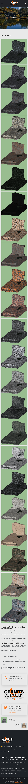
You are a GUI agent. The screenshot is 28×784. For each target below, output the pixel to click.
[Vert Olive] (14, 407)
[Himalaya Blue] (14, 559)
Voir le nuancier (13, 683)
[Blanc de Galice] (14, 509)
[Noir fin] (14, 204)
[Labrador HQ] (14, 52)
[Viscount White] (14, 458)
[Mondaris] (14, 128)
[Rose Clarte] (14, 280)
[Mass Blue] (14, 102)
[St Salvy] (14, 356)
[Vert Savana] (14, 432)
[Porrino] (14, 229)
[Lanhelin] (14, 77)
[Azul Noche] (14, 483)
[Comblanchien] (14, 534)
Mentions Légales (19, 782)
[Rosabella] (14, 255)
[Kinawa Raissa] (14, 610)
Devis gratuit (12, 712)
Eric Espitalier (23, 780)
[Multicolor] (14, 153)
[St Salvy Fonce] (14, 331)
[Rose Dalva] (14, 305)
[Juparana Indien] (14, 585)
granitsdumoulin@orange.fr (9, 749)
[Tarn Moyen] (14, 382)
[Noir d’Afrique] (14, 178)
